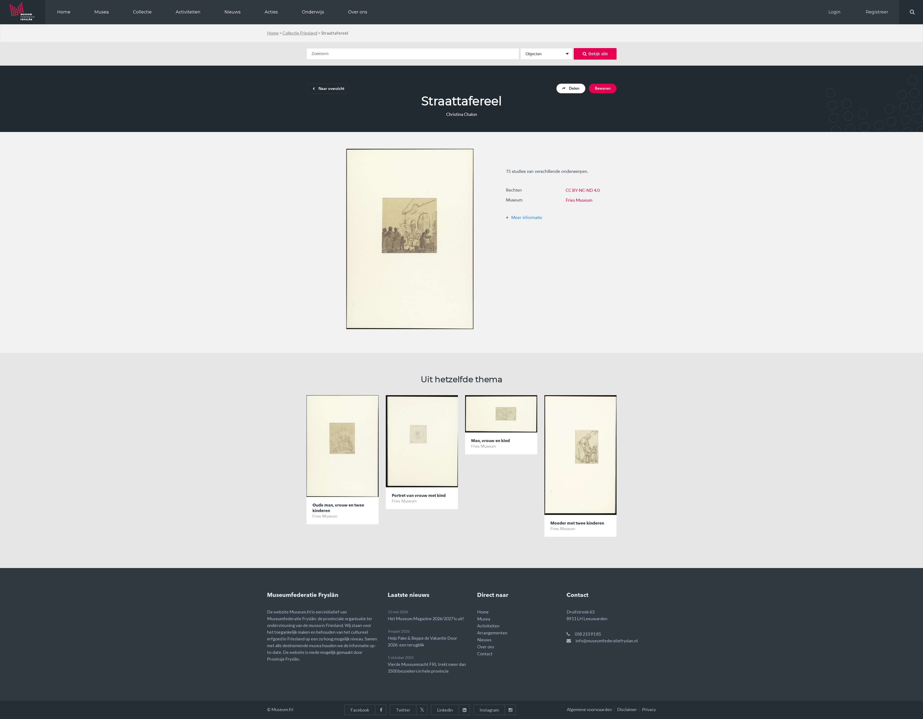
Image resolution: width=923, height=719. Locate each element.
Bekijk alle (598, 53)
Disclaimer (627, 709)
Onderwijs (313, 12)
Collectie (142, 12)
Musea (101, 12)
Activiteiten (188, 12)
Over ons (357, 12)
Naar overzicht (331, 89)
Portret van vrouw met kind (419, 496)
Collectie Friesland (299, 33)
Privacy (649, 709)
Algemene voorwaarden (589, 709)
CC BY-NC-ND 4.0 (582, 190)
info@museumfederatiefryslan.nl (607, 640)
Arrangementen (492, 632)
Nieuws (233, 12)
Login (835, 12)
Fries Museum (579, 200)
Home (63, 12)
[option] (410, 239)
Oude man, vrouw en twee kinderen (338, 508)
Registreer (877, 12)
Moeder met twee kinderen (577, 523)
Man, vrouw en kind (490, 441)
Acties (271, 12)
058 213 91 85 (588, 634)
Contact (485, 653)
